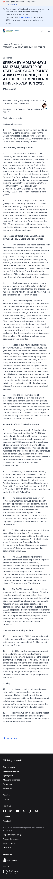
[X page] (23, 811)
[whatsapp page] (36, 811)
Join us (6, 799)
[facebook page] (4, 811)
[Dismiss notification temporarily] (49, 9)
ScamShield (24, 17)
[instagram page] (10, 811)
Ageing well (8, 775)
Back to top (11, 738)
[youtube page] (17, 811)
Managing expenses (11, 780)
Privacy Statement (10, 839)
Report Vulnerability (11, 835)
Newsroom (15, 44)
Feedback (7, 821)
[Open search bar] (42, 31)
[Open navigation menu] (49, 31)
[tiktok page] (30, 811)
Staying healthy (9, 767)
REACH (6, 847)
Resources (7, 788)
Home (5, 44)
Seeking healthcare (11, 771)
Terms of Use (9, 843)
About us (6, 795)
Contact (6, 817)
